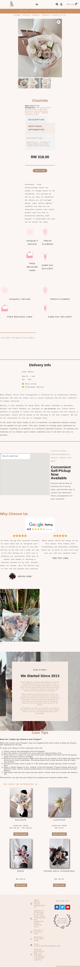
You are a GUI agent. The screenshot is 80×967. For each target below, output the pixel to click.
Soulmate (21, 820)
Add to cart (40, 171)
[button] (37, 4)
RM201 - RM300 (41, 15)
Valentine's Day (32, 114)
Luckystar (59, 820)
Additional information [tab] (36, 128)
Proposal (29, 113)
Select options (21, 834)
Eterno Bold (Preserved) (59, 871)
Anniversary (41, 107)
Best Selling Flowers (38, 108)
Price (26, 15)
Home (17, 15)
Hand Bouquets (41, 111)
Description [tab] (36, 120)
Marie (20, 871)
